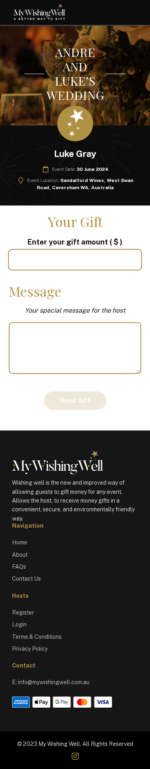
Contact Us (26, 578)
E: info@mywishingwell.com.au (51, 682)
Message (35, 291)
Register (23, 612)
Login (19, 624)
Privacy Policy (30, 649)
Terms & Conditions (37, 637)
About (20, 555)
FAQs (19, 567)
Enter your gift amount (75, 242)
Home (19, 542)
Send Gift (75, 400)
